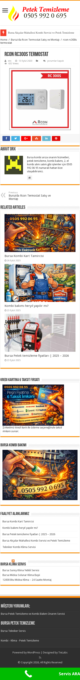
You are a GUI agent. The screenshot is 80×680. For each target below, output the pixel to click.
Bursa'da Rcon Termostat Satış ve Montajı (35, 39)
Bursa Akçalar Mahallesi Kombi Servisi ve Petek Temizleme (41, 32)
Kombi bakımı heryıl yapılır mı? (27, 306)
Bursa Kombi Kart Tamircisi (24, 256)
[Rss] (40, 657)
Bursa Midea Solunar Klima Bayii (21, 575)
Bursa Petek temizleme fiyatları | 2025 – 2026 (37, 356)
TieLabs (62, 652)
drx (9, 61)
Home (3, 39)
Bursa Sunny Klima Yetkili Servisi (20, 570)
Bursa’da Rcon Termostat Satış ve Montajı (30, 195)
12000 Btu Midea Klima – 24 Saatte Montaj (26, 579)
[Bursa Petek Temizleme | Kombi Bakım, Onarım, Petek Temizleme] (40, 13)
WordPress (33, 652)
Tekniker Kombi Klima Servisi (19, 547)
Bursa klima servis (13, 564)
